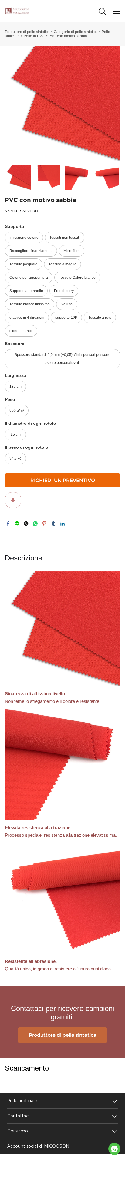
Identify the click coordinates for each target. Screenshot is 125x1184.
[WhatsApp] (35, 523)
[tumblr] (53, 523)
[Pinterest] (44, 523)
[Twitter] (26, 523)
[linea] (17, 523)
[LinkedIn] (62, 523)
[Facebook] (8, 523)
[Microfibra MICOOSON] (114, 1149)
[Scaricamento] (13, 500)
